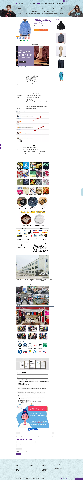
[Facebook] (61, 1)
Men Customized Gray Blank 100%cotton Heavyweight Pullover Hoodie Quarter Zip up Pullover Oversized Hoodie (61, 43)
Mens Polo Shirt (44, 471)
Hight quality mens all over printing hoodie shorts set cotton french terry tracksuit (61, 81)
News (17, 469)
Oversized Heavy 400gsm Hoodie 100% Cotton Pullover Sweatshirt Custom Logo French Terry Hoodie (61, 56)
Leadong (42, 478)
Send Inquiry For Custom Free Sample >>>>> (32, 108)
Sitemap (37, 478)
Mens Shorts (31, 464)
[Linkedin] (63, 1)
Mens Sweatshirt (44, 466)
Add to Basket (44, 29)
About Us (17, 465)
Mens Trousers (44, 470)
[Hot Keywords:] (66, 3)
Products (17, 464)
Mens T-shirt (31, 466)
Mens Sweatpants (44, 469)
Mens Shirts (44, 465)
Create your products (19, 466)
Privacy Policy (33, 478)
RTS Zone (43, 474)
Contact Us (17, 470)
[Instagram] (64, 1)
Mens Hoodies (31, 465)
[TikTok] (66, 1)
